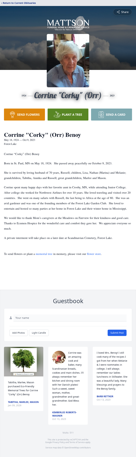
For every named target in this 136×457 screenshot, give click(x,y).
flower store (94, 254)
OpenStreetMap (71, 447)
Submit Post (117, 332)
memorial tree (44, 254)
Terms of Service (77, 442)
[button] (23, 361)
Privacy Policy (58, 442)
